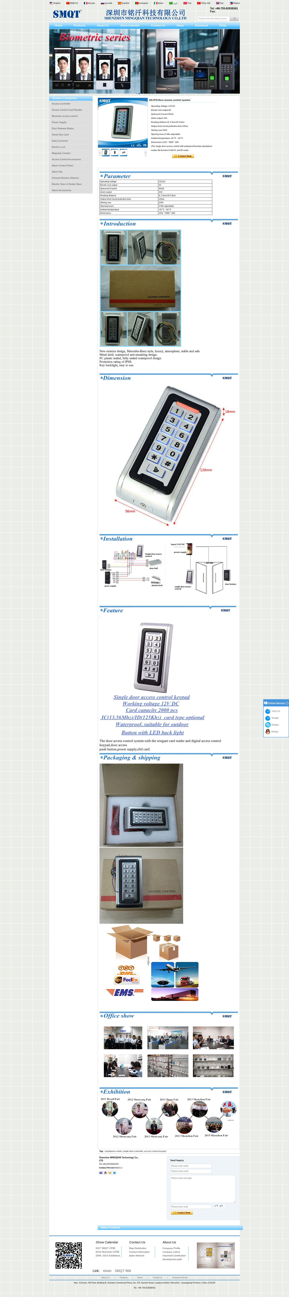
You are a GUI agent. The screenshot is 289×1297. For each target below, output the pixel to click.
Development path (172, 1259)
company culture (171, 1252)
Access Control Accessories (66, 159)
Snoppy (275, 718)
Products (79, 25)
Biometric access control (65, 116)
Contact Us (158, 25)
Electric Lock (58, 147)
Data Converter (60, 140)
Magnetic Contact (61, 153)
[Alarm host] (144, 95)
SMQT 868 (123, 1271)
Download (201, 25)
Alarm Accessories (61, 190)
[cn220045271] (114, 1173)
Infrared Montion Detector (65, 178)
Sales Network (136, 1255)
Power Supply (59, 122)
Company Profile (171, 1248)
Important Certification (174, 1255)
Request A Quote (180, 1277)
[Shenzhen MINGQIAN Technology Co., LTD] (67, 17)
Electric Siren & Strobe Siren (67, 184)
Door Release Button (63, 128)
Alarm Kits (57, 171)
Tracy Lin (275, 711)
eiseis (107, 1271)
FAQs (222, 25)
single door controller (133, 1151)
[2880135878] (105, 1173)
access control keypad (155, 1151)
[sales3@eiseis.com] (110, 1173)
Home (58, 25)
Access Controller (61, 103)
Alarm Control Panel (62, 165)
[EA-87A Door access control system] (123, 123)
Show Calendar (130, 25)
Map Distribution (137, 1248)
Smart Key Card (60, 134)
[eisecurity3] (101, 1173)
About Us (103, 25)
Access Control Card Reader (67, 109)
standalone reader (113, 1151)
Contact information (139, 1252)
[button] (136, 93)
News (180, 25)
